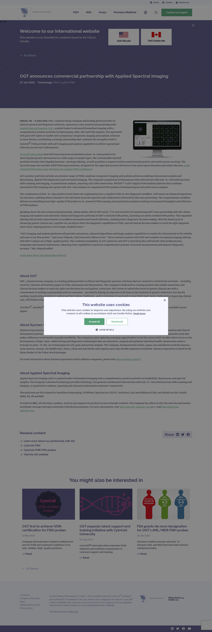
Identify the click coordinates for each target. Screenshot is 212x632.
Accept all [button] (94, 321)
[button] (106, 329)
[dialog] (106, 316)
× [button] (164, 300)
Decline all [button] (117, 321)
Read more (139, 313)
